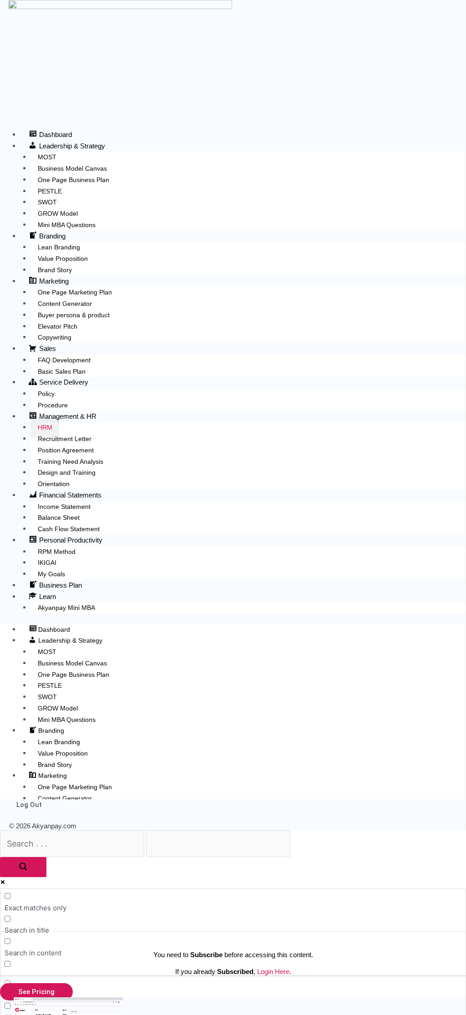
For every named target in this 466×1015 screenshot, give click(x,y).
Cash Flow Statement (69, 529)
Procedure (53, 405)
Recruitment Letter (64, 438)
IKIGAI (47, 562)
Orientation (54, 483)
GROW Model (58, 213)
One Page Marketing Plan (75, 292)
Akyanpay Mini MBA (66, 607)
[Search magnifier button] (23, 867)
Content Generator (65, 303)
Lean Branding (59, 247)
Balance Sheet (59, 517)
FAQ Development (64, 360)
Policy (46, 393)
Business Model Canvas (72, 168)
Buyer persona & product (74, 315)
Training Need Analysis (70, 461)
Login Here (273, 971)
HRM (45, 427)
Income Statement (64, 506)
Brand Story (55, 270)
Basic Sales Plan (62, 371)
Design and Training (67, 472)
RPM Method (57, 551)
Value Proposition (63, 258)
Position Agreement (66, 450)
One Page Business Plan (73, 179)
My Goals (51, 574)
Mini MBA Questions (67, 224)
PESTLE (50, 191)
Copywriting (54, 337)
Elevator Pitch (57, 326)
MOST (47, 157)
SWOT (47, 202)
